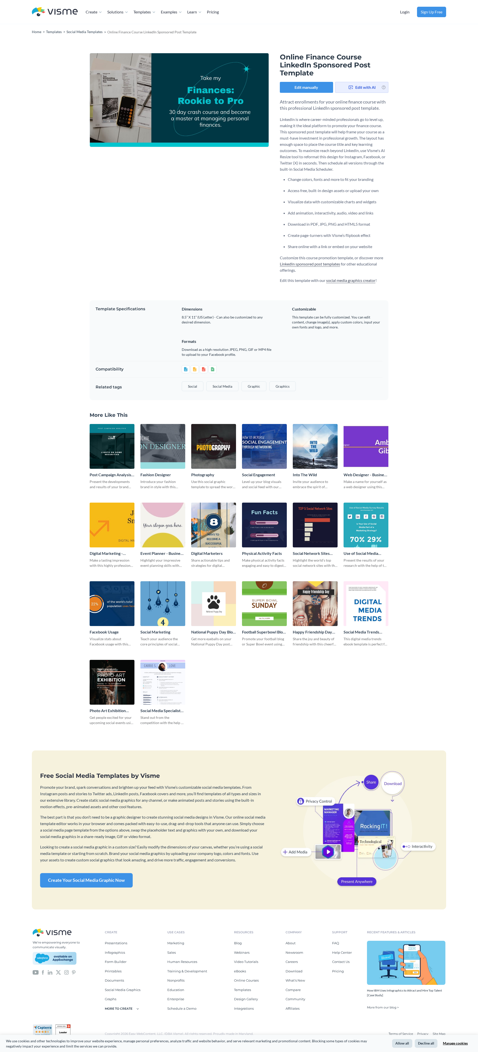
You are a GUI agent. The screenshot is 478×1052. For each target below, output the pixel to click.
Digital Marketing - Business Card (106, 553)
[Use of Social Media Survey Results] (366, 525)
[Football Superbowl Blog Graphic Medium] (264, 603)
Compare (293, 990)
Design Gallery (246, 999)
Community (295, 999)
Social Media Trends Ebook (361, 632)
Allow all (402, 1043)
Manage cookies (455, 1043)
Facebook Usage (104, 632)
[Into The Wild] (315, 446)
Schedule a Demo (181, 1008)
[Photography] (213, 446)
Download (294, 971)
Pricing (213, 11)
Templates (142, 11)
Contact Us (341, 962)
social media (222, 386)
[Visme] (55, 12)
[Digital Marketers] (213, 525)
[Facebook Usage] (112, 603)
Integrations (244, 1008)
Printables (113, 971)
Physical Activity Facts (262, 553)
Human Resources (182, 962)
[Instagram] (66, 972)
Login (405, 11)
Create (91, 11)
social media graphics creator (350, 280)
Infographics (115, 952)
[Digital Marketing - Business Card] (112, 525)
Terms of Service (401, 1034)
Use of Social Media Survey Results (361, 553)
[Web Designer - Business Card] (366, 446)
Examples (169, 11)
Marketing (175, 943)
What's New (295, 980)
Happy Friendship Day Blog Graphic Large (312, 632)
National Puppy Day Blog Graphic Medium (213, 632)
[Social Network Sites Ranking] (315, 525)
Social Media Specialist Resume (160, 710)
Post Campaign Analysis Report (110, 474)
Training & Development (187, 971)
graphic (254, 386)
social (192, 386)
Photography (202, 474)
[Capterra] (44, 1026)
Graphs (110, 999)
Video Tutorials (246, 962)
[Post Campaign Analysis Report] (112, 446)
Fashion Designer (155, 474)
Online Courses (246, 980)
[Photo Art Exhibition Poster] (112, 682)
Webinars (241, 952)
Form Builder (115, 962)
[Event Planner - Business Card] (162, 525)
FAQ (335, 943)
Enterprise (175, 999)
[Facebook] (43, 972)
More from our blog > (383, 1007)
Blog (238, 943)
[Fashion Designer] (162, 446)
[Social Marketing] (162, 603)
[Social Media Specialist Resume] (162, 682)
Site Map (439, 1034)
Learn (192, 11)
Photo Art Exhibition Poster (108, 710)
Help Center (342, 952)
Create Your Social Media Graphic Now (86, 880)
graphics (283, 386)
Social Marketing (155, 632)
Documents (114, 980)
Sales (171, 952)
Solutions (115, 11)
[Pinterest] (73, 972)
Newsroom (294, 952)
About (291, 943)
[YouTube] (36, 972)
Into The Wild (305, 474)
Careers (292, 962)
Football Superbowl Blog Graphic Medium (263, 632)
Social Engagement (258, 474)
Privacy (423, 1034)
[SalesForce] (54, 958)
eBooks (240, 971)
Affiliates (292, 1008)
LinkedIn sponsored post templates (310, 264)
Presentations (116, 943)
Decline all (426, 1043)
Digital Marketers (207, 553)
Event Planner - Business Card (162, 553)
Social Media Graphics (122, 990)
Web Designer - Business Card (366, 474)
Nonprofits (175, 980)
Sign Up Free (431, 11)
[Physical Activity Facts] (264, 525)
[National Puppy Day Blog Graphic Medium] (213, 603)
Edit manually (306, 87)
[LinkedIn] (50, 972)
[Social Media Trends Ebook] (366, 603)
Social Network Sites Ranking (311, 553)
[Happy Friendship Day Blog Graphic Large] (315, 603)
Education (175, 990)
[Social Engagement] (264, 446)
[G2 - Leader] (63, 1026)
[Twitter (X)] (58, 972)
